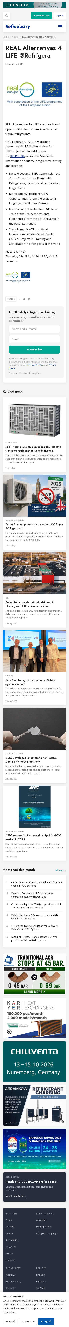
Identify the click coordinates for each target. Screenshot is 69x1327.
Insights (10, 1226)
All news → (60, 870)
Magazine (11, 1246)
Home (6, 36)
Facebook (41, 1281)
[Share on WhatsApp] (29, 299)
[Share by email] (24, 299)
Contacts (10, 1288)
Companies (12, 1239)
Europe (11, 298)
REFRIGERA (17, 156)
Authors (10, 1259)
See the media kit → (16, 1195)
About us (11, 1274)
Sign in (59, 15)
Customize (28, 1321)
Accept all (46, 1321)
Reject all (10, 1321)
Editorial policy (13, 1281)
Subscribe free (41, 15)
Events (9, 1233)
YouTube (40, 1288)
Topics (9, 1253)
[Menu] (60, 26)
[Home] (17, 26)
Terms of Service (35, 364)
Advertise (41, 1220)
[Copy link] (19, 299)
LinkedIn (40, 1274)
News (15, 36)
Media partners (44, 1226)
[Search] (6, 15)
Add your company (46, 1233)
